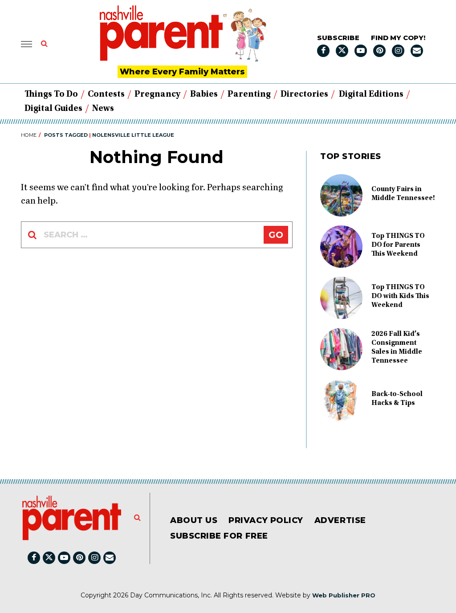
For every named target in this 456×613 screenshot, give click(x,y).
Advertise (340, 520)
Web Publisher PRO (343, 595)
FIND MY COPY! (398, 37)
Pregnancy (157, 94)
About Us (193, 520)
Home (29, 135)
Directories (304, 94)
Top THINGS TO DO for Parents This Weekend (398, 245)
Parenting (249, 94)
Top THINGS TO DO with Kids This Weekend (400, 296)
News (103, 108)
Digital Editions (371, 94)
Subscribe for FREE (219, 536)
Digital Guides (53, 108)
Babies (204, 94)
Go (276, 234)
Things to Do (51, 94)
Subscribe (338, 37)
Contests (106, 94)
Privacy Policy (265, 520)
